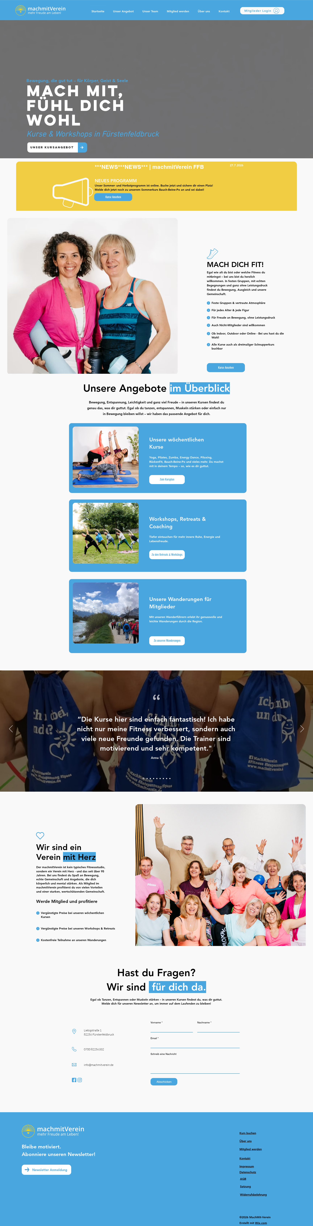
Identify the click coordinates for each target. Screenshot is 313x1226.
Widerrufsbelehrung (253, 1194)
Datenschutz (247, 1172)
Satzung (245, 1186)
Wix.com (261, 1223)
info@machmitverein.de (98, 1065)
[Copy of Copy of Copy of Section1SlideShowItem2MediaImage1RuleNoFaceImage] (160, 778)
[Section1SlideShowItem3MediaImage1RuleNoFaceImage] (150, 778)
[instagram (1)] (80, 1080)
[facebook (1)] (74, 1080)
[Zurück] (11, 729)
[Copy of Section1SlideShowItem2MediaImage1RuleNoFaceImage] (153, 778)
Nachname (204, 1022)
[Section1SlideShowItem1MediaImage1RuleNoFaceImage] (143, 778)
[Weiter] (302, 729)
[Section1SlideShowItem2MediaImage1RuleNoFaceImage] (147, 778)
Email (154, 1038)
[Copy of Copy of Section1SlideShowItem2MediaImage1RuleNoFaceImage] (156, 778)
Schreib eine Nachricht (163, 1054)
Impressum (246, 1166)
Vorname (156, 1022)
